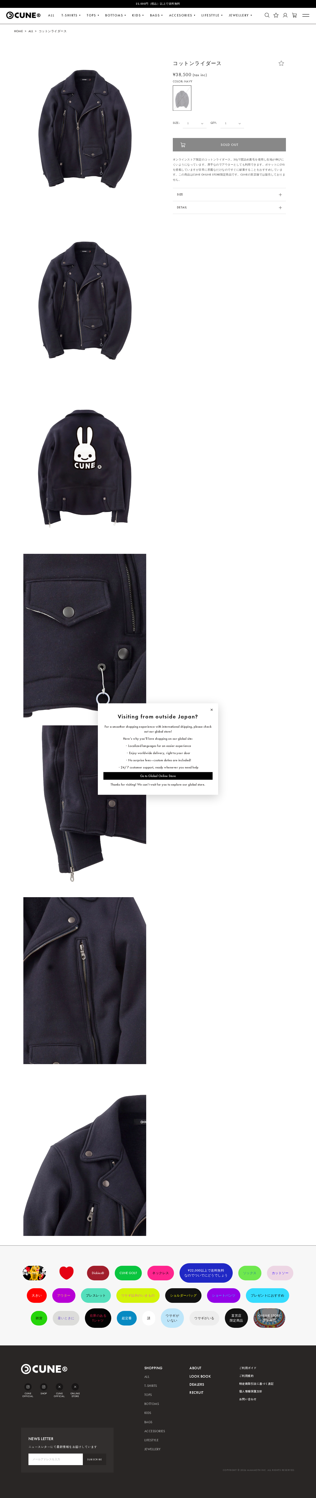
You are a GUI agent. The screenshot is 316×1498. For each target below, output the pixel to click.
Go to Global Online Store (158, 776)
